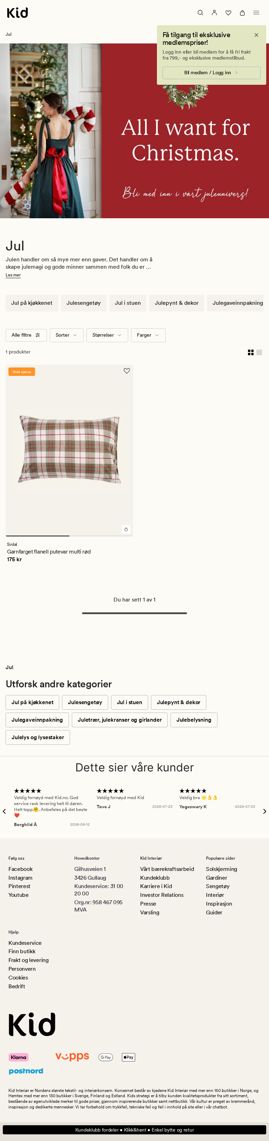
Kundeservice (25, 943)
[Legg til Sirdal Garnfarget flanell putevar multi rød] (126, 529)
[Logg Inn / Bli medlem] (214, 13)
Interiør (215, 895)
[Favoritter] (228, 13)
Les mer (13, 275)
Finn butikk (21, 951)
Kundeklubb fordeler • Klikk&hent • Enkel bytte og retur (134, 1130)
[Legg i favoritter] (126, 371)
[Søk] (200, 13)
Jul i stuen (128, 303)
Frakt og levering (28, 960)
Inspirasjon (219, 903)
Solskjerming (221, 869)
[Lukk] (256, 35)
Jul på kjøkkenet (32, 303)
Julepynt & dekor (177, 303)
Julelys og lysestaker (38, 737)
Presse (148, 903)
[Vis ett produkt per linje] (259, 352)
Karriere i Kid (156, 886)
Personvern (22, 968)
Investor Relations (161, 895)
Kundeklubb (155, 877)
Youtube (18, 895)
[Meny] (256, 13)
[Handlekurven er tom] (242, 13)
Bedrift (16, 986)
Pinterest (19, 886)
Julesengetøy (84, 303)
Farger (144, 335)
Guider (214, 912)
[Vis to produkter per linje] (251, 352)
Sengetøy (217, 886)
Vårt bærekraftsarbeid (167, 869)
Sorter (62, 335)
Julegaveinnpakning (238, 303)
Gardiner (216, 877)
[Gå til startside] (17, 12)
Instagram (20, 877)
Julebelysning (194, 719)
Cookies (18, 977)
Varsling (149, 912)
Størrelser (103, 335)
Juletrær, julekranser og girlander (120, 719)
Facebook (20, 869)
